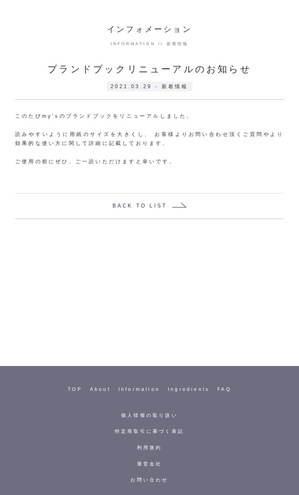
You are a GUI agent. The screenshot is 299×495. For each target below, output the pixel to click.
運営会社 (149, 464)
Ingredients (188, 389)
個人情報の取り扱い (149, 415)
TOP (75, 389)
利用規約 (149, 447)
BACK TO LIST (140, 206)
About (100, 389)
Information (139, 389)
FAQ (224, 389)
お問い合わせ (149, 480)
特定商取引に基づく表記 (149, 431)
